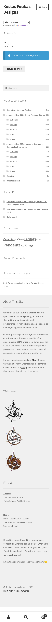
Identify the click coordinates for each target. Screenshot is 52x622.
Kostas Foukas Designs (16, 9)
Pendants (14, 129)
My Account (8, 617)
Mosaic (38, 240)
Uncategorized (13, 180)
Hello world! (11, 217)
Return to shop (14, 68)
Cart (40, 615)
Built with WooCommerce (16, 590)
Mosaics (10, 176)
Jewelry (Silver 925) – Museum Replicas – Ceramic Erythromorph (24, 145)
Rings (12, 139)
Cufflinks (14, 119)
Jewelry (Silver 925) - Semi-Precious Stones (25, 115)
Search (26, 617)
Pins (12, 134)
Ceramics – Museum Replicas (19, 110)
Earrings (13, 124)
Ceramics (9, 239)
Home (9, 33)
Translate (24, 25)
